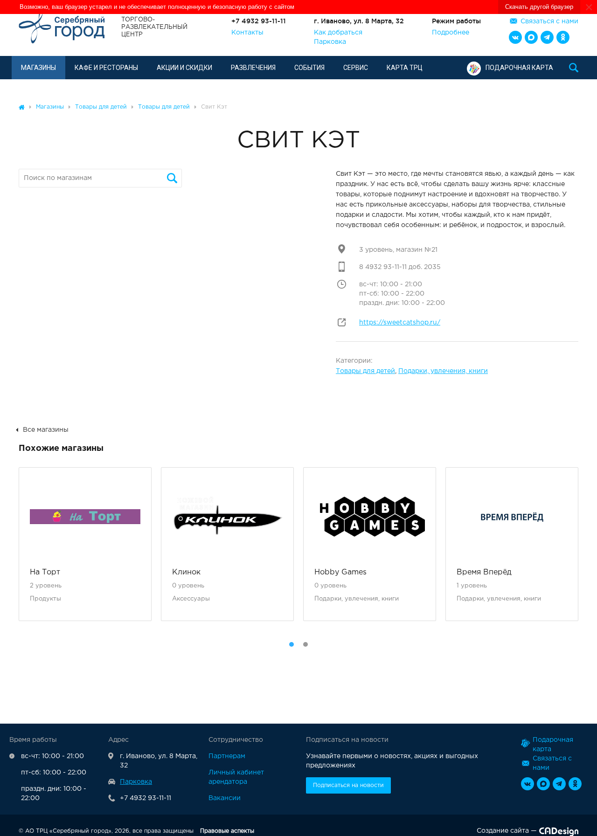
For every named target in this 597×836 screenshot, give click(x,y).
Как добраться (338, 32)
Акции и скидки (184, 67)
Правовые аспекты (227, 831)
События (309, 67)
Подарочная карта (519, 67)
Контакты (247, 32)
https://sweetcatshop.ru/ (399, 322)
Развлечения (253, 67)
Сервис (355, 67)
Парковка (330, 42)
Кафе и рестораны (106, 67)
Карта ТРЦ (405, 67)
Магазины (38, 67)
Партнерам (226, 756)
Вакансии (224, 798)
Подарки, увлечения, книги (443, 371)
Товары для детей (365, 371)
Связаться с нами (549, 21)
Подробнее (450, 32)
